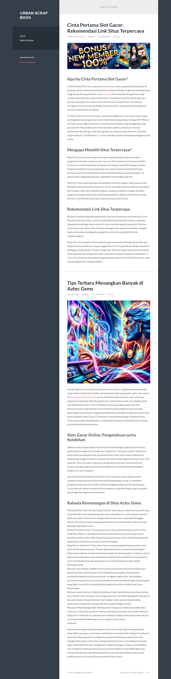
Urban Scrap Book (83, 673)
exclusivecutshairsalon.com (83, 397)
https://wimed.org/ (27, 62)
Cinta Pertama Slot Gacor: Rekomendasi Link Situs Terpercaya (105, 28)
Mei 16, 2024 (73, 294)
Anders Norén (136, 673)
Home (23, 36)
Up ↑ (148, 673)
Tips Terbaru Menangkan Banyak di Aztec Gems (105, 286)
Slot (99, 135)
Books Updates (27, 40)
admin (91, 37)
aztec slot (107, 94)
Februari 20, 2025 (76, 37)
